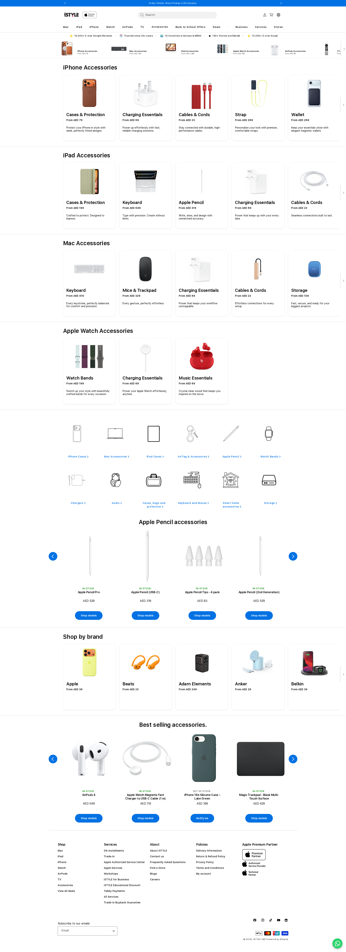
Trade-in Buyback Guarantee (122, 902)
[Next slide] (343, 48)
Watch (62, 867)
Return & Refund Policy (210, 856)
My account (203, 873)
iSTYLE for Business (116, 879)
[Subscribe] (113, 930)
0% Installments (114, 850)
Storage (269, 503)
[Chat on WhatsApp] (337, 943)
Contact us (157, 856)
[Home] (71, 15)
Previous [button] (65, 3)
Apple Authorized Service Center (124, 862)
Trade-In (109, 856)
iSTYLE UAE (259, 939)
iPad (60, 856)
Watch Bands (269, 456)
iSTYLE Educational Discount (122, 885)
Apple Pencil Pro (89, 592)
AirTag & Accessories (192, 456)
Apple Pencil (231, 456)
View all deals (66, 891)
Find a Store (157, 867)
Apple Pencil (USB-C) (145, 592)
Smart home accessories (231, 505)
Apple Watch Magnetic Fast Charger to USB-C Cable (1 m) (145, 796)
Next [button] (281, 3)
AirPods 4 (88, 795)
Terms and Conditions (210, 867)
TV (59, 879)
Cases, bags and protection (154, 505)
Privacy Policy (205, 862)
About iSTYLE (158, 850)
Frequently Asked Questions (168, 862)
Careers (155, 879)
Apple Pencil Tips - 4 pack (202, 592)
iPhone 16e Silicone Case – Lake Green (202, 796)
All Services (111, 896)
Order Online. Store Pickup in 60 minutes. (173, 3)
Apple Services (113, 867)
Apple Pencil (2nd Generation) (259, 592)
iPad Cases (154, 456)
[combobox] (177, 15)
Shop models (89, 615)
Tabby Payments (114, 891)
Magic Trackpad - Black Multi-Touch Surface (259, 796)
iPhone (62, 862)
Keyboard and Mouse (192, 503)
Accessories (65, 885)
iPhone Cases (77, 456)
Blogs (153, 873)
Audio (116, 503)
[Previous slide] (53, 556)
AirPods (63, 873)
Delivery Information (209, 850)
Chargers (77, 503)
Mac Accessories (115, 456)
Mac (60, 850)
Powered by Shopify (277, 939)
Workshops (111, 873)
